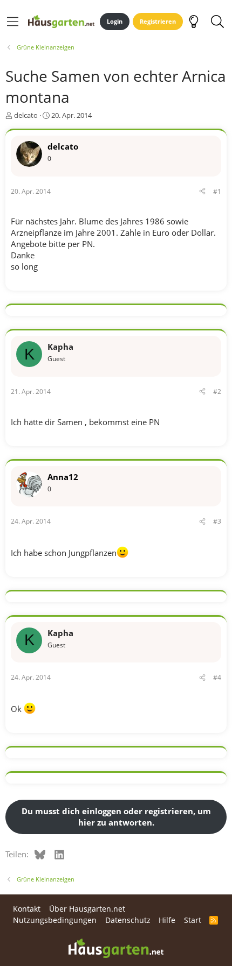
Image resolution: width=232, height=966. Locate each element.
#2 (217, 391)
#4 (217, 677)
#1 (217, 191)
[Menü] (12, 21)
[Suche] (217, 21)
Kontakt (26, 909)
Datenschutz (128, 920)
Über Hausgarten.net (87, 909)
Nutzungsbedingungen (55, 920)
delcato (26, 115)
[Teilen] (202, 192)
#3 (217, 521)
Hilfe (167, 920)
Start (192, 920)
